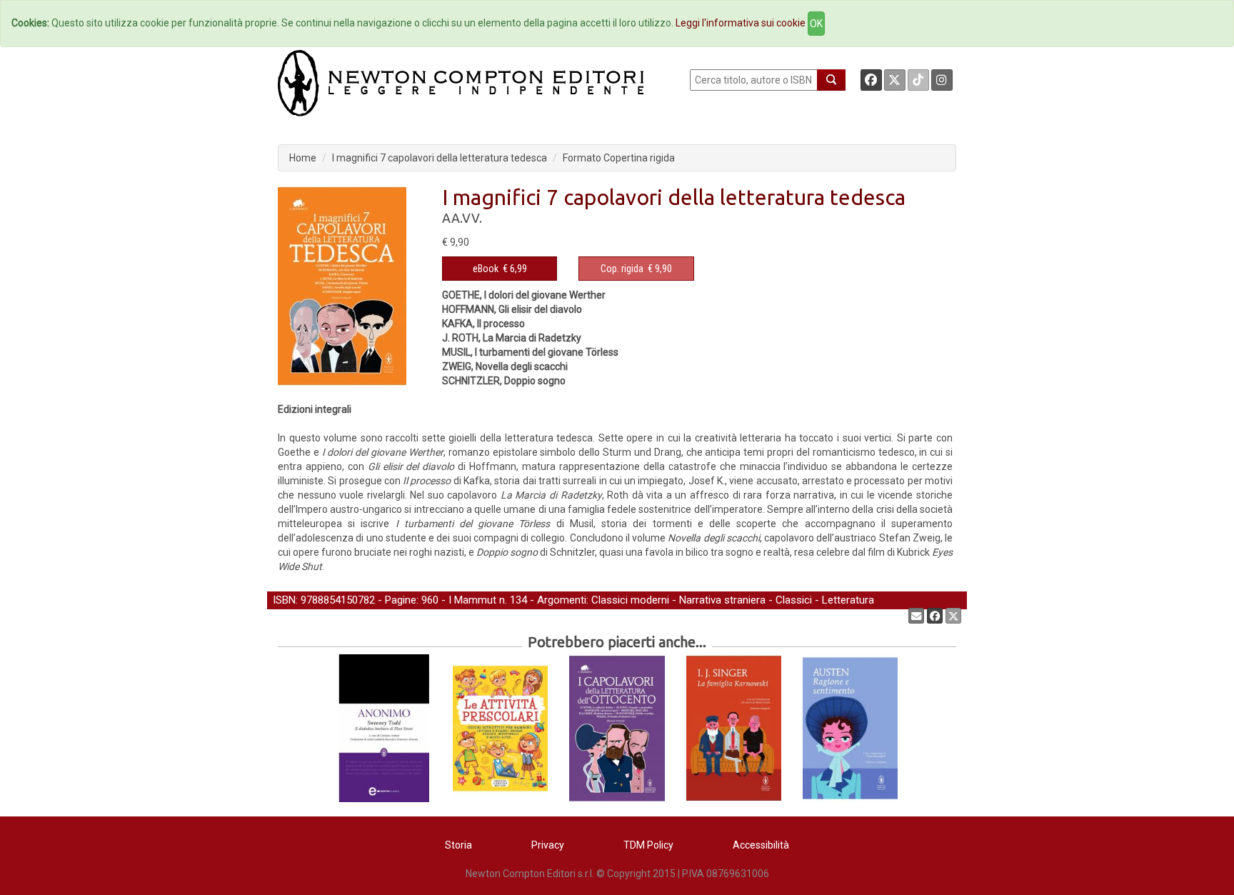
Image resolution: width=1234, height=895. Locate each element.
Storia (458, 845)
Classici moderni (630, 600)
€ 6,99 (500, 268)
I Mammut (472, 600)
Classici (794, 600)
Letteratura (848, 600)
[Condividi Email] (916, 616)
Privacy (547, 845)
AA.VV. (462, 218)
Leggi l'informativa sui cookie (741, 23)
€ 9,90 (636, 268)
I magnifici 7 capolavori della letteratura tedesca (439, 158)
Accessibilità (761, 845)
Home (302, 158)
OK (816, 23)
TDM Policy (648, 845)
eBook (485, 268)
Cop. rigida (622, 268)
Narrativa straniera (722, 600)
